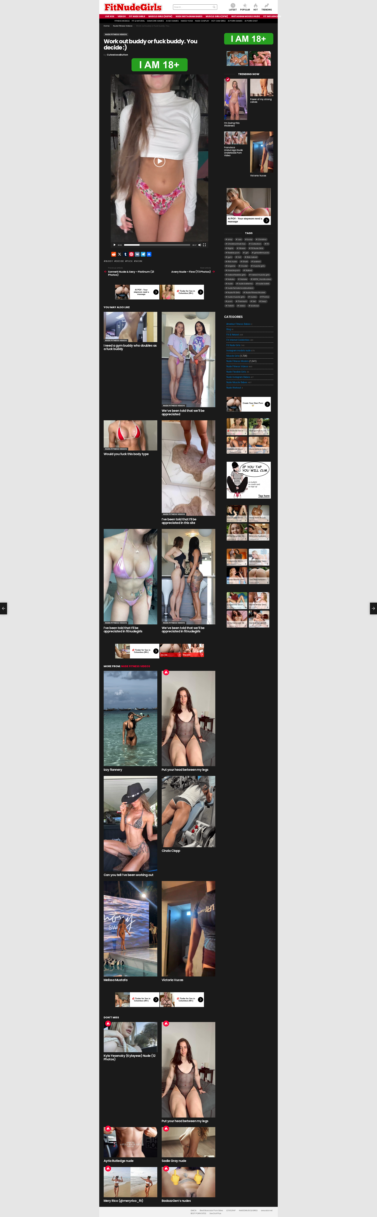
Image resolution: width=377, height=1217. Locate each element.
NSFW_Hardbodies (262, 279)
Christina (262, 239)
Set (254, 301)
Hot (255, 10)
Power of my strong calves (261, 100)
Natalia (231, 279)
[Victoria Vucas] (188, 928)
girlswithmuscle (261, 252)
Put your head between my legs (185, 770)
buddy (109, 261)
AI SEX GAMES (172, 20)
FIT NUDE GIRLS (137, 16)
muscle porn (234, 270)
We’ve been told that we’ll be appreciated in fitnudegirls (183, 630)
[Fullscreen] (204, 244)
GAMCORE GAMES (155, 20)
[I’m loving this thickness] (235, 99)
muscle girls (259, 266)
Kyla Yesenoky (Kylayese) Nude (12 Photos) (130, 1057)
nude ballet (263, 283)
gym (230, 257)
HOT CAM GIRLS (218, 20)
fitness (242, 248)
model (244, 266)
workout (255, 305)
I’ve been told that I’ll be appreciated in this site (179, 521)
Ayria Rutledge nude (118, 1161)
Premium (242, 301)
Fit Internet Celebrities (239, 340)
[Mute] (199, 244)
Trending (266, 10)
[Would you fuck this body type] (130, 435)
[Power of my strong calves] (261, 87)
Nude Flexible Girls (237, 371)
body (249, 239)
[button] (159, 161)
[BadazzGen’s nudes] (188, 1182)
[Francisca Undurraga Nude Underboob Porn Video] (235, 137)
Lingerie (231, 266)
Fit (268, 243)
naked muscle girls (260, 274)
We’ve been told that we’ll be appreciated (183, 412)
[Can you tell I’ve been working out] (130, 823)
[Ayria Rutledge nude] (130, 1142)
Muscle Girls (232, 355)
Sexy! (263, 301)
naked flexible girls (236, 274)
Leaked (257, 261)
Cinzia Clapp (171, 851)
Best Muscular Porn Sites (211, 1210)
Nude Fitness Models (255, 292)
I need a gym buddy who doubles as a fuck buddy (130, 347)
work (139, 261)
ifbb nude (232, 261)
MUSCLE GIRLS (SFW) (217, 16)
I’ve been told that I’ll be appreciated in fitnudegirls (123, 630)
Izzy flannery (113, 770)
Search (214, 7)
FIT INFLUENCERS (272, 16)
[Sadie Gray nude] (188, 1142)
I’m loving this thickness (231, 124)
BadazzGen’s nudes (176, 1201)
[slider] (157, 245)
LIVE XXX (109, 16)
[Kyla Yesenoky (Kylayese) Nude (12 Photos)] (130, 1037)
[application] (159, 161)
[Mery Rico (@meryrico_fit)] (130, 1182)
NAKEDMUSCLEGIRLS (248, 1210)
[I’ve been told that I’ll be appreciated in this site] (188, 468)
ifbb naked (252, 257)
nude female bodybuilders (240, 288)
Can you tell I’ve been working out (128, 875)
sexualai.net (266, 1210)
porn (230, 301)
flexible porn (233, 252)
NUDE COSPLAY (202, 20)
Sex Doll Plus (215, 1213)
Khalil (245, 261)
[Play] (114, 244)
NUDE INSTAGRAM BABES (189, 16)
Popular (245, 10)
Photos (265, 296)
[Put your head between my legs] (188, 718)
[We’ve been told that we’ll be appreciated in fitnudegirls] (188, 576)
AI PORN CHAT (251, 20)
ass (240, 239)
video (242, 305)
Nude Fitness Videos (116, 340)
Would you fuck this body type (126, 454)
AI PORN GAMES (235, 20)
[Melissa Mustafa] (130, 928)
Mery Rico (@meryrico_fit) (123, 1201)
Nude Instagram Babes (239, 377)
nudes (253, 296)
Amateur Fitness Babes (239, 324)
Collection (256, 243)
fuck (130, 261)
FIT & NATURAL (138, 20)
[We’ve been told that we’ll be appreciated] (188, 359)
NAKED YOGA (187, 20)
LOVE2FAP (231, 1210)
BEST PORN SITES (198, 1213)
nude (230, 283)
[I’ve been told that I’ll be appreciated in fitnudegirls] (130, 576)
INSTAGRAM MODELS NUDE (245, 16)
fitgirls (230, 248)
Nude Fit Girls (234, 292)
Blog (229, 329)
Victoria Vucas (172, 980)
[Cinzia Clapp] (188, 811)
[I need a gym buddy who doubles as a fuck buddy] (130, 327)
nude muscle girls (236, 296)
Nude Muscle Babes (238, 382)
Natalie (243, 279)
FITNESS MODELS (122, 20)
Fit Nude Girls (257, 248)
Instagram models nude (240, 350)
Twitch (231, 305)
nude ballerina (246, 283)
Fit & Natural (234, 334)
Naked (249, 270)
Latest (233, 10)
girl (246, 252)
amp (230, 239)
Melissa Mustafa (115, 980)
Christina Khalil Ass (236, 243)
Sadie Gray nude (174, 1161)
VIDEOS (122, 16)
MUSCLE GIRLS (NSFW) (160, 16)
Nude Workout (234, 387)
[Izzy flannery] (130, 718)
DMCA (193, 1210)
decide (120, 261)
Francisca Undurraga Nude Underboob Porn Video (233, 151)
